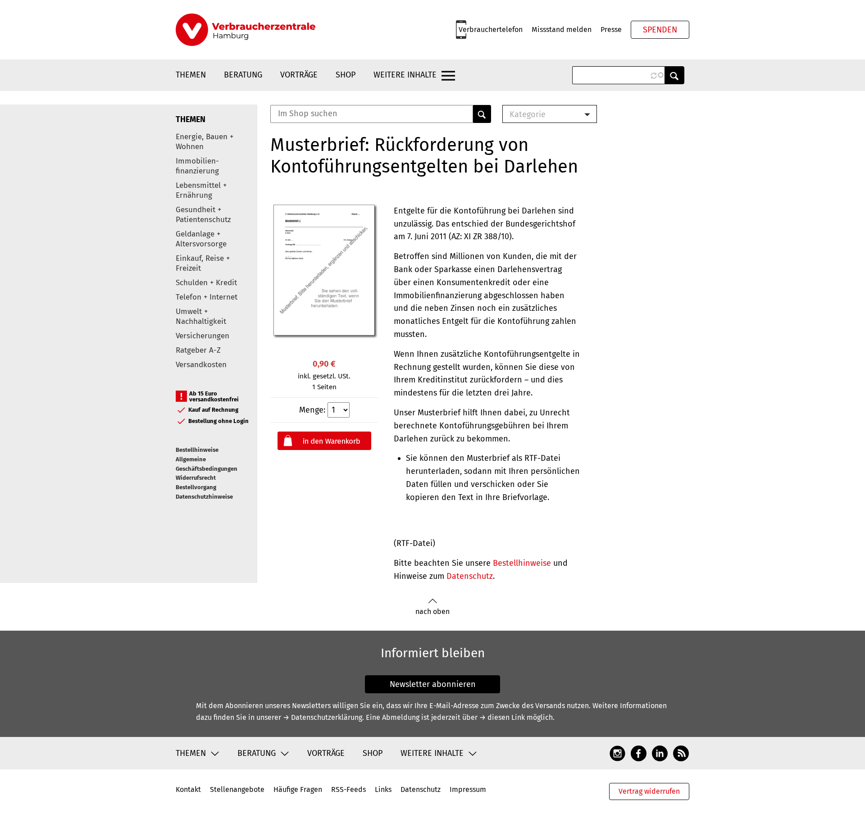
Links (383, 789)
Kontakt (188, 789)
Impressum (468, 789)
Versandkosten (201, 364)
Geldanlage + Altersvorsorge (201, 239)
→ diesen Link (502, 717)
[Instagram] (617, 753)
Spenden (660, 30)
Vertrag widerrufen (649, 791)
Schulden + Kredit (206, 282)
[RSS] (681, 753)
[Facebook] (638, 753)
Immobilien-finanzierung (197, 166)
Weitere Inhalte (405, 75)
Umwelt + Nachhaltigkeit (201, 316)
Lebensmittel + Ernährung (201, 190)
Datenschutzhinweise (204, 496)
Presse (611, 29)
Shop (345, 75)
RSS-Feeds (348, 789)
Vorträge (299, 75)
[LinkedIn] (659, 753)
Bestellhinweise (197, 449)
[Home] (245, 29)
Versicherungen (202, 336)
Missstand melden (562, 29)
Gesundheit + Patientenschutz (203, 214)
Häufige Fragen (297, 789)
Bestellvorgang (196, 487)
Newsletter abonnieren (433, 684)
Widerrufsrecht (196, 477)
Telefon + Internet (206, 297)
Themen (191, 75)
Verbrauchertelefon (491, 29)
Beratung (243, 75)
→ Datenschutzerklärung (322, 717)
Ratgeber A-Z (198, 350)
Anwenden (674, 75)
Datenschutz (469, 576)
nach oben (432, 611)
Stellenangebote (237, 789)
